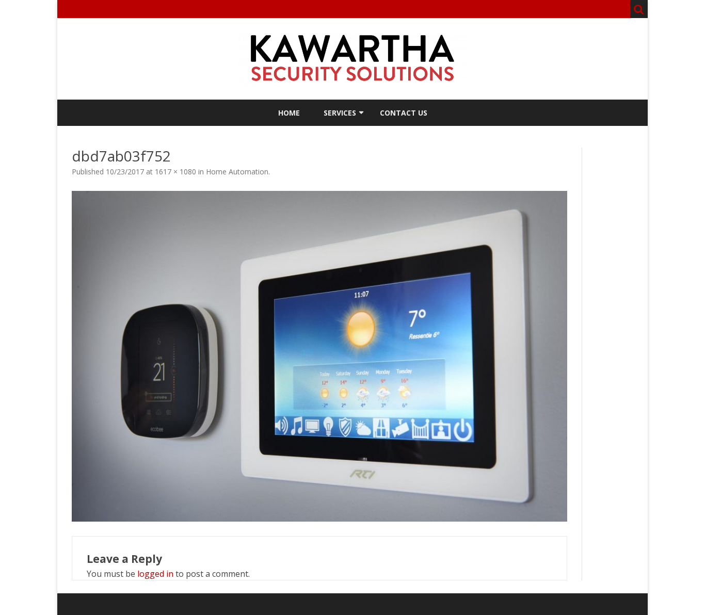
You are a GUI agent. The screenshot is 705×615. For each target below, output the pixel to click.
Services (340, 113)
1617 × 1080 (175, 171)
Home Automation (237, 171)
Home (289, 113)
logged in (155, 573)
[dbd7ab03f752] (319, 356)
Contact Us (403, 113)
